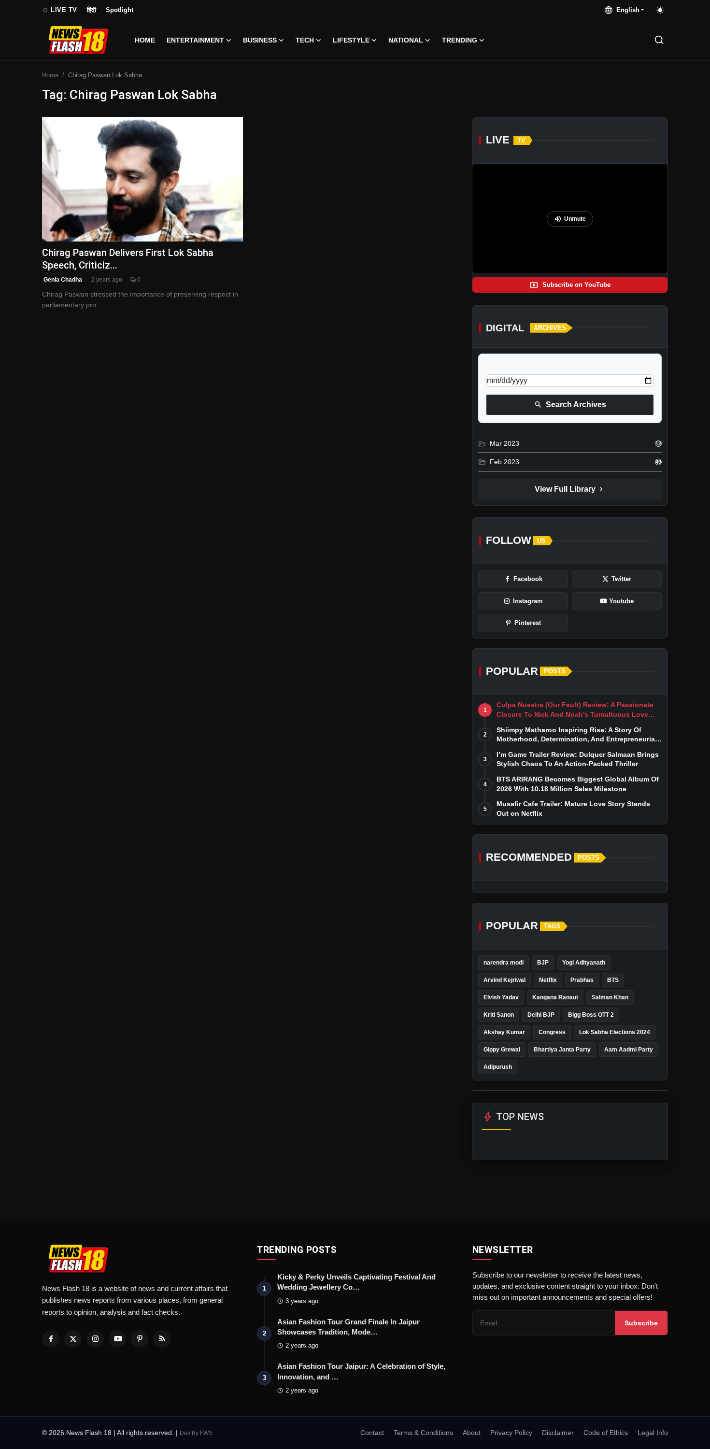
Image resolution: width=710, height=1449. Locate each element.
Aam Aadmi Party (628, 1049)
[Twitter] (73, 1339)
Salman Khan (610, 997)
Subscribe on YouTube (570, 285)
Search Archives (570, 405)
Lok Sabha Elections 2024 (614, 1032)
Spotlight (119, 10)
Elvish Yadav (501, 997)
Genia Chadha (62, 279)
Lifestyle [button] (351, 40)
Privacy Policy (511, 1432)
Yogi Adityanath (583, 962)
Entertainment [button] (195, 40)
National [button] (405, 40)
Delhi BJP (540, 1014)
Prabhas (582, 980)
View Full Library (570, 489)
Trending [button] (459, 40)
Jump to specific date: (521, 366)
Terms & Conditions (423, 1432)
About (472, 1432)
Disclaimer (558, 1432)
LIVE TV (59, 10)
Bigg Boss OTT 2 (591, 1014)
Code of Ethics (605, 1432)
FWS (206, 1433)
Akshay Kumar (504, 1032)
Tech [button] (305, 40)
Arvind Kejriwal (504, 980)
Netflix (548, 980)
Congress (552, 1032)
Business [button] (260, 40)
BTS (613, 980)
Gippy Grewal (501, 1049)
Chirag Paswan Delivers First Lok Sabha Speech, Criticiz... (127, 258)
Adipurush (497, 1067)
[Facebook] (50, 1339)
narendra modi (503, 962)
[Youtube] (117, 1339)
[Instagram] (95, 1339)
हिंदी (91, 10)
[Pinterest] (139, 1339)
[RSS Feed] (161, 1339)
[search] (659, 40)
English (625, 10)
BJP (543, 962)
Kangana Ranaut (555, 997)
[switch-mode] (660, 10)
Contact (372, 1432)
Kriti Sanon (498, 1014)
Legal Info (653, 1432)
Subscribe (641, 1323)
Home (145, 40)
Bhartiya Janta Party (562, 1049)
